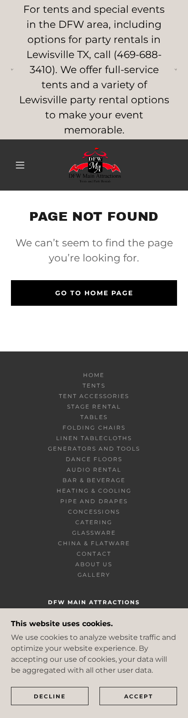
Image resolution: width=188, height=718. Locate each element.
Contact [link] (94, 553)
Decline (50, 696)
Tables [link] (93, 417)
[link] (95, 165)
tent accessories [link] (94, 396)
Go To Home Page (94, 293)
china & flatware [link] (94, 543)
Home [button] (93, 375)
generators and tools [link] (94, 448)
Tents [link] (94, 385)
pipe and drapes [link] (93, 501)
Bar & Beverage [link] (94, 480)
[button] (20, 165)
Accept (138, 696)
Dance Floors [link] (94, 459)
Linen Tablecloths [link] (94, 438)
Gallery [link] (94, 574)
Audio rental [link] (94, 469)
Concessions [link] (94, 511)
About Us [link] (93, 564)
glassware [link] (94, 532)
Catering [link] (93, 522)
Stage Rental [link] (93, 406)
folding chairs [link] (94, 427)
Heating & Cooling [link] (94, 490)
